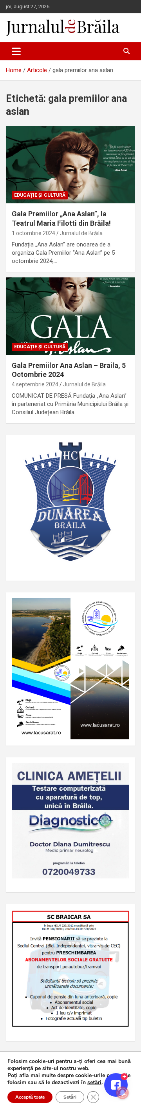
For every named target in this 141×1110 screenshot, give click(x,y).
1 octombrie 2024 (33, 233)
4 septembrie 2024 (35, 384)
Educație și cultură (39, 195)
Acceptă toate (30, 1097)
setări (94, 1082)
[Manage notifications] (122, 1092)
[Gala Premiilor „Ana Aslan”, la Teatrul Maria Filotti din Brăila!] (70, 165)
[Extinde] (119, 773)
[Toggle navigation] (16, 51)
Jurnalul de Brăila (81, 233)
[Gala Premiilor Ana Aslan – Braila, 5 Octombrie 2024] (70, 316)
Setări (69, 1097)
